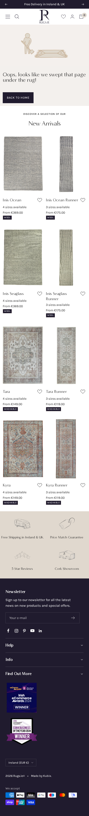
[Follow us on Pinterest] (24, 631)
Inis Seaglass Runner (56, 296)
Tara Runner (56, 391)
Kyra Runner (57, 485)
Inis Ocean (12, 199)
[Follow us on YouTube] (32, 631)
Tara (6, 391)
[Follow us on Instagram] (16, 631)
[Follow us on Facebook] (8, 631)
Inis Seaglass (13, 293)
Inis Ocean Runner (62, 199)
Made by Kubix (41, 776)
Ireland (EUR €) (18, 762)
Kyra (6, 485)
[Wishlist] (63, 16)
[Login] (72, 16)
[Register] (73, 617)
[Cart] (81, 17)
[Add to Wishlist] (40, 201)
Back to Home (18, 97)
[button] (44, 645)
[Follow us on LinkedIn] (40, 631)
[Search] (17, 16)
